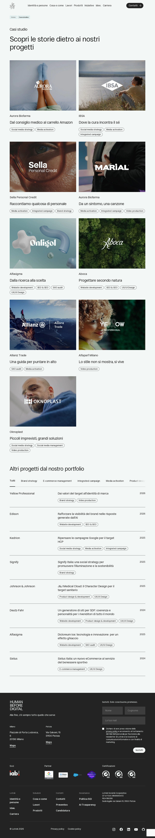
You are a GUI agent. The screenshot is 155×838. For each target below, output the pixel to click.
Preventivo (62, 804)
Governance (84, 793)
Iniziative (89, 5)
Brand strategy (29, 481)
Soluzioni (37, 793)
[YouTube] (136, 829)
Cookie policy (74, 829)
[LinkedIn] (129, 829)
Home (13, 17)
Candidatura (63, 810)
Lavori (69, 5)
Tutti (12, 480)
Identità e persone (38, 5)
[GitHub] (143, 829)
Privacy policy (57, 829)
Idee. (98, 5)
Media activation (115, 481)
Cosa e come (57, 5)
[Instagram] (114, 829)
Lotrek (13, 793)
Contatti (59, 793)
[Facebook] (121, 829)
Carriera (107, 5)
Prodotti (78, 5)
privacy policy (112, 731)
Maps (13, 745)
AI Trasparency (87, 804)
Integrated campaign (89, 481)
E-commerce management (57, 481)
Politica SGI (85, 799)
